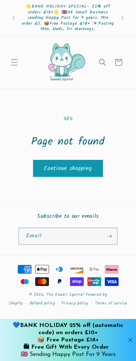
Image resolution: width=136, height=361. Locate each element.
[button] (14, 62)
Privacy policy (75, 303)
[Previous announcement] (13, 18)
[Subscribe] (109, 236)
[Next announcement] (123, 18)
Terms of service (111, 303)
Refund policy (42, 303)
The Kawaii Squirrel (65, 294)
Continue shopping (68, 168)
